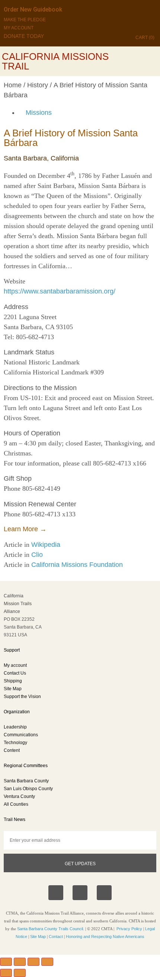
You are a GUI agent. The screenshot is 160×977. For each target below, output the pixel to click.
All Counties (16, 804)
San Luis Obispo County (28, 788)
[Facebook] (55, 892)
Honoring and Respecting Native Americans (105, 936)
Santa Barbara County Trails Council (50, 928)
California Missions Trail (55, 61)
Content (12, 750)
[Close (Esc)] (47, 962)
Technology (15, 742)
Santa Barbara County (26, 780)
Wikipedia (45, 544)
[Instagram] (80, 892)
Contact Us (15, 673)
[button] (153, 61)
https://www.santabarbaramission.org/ (59, 291)
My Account (18, 27)
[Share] (33, 962)
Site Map (13, 688)
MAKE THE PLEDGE (25, 19)
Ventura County (19, 796)
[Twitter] (104, 892)
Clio (37, 554)
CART (144, 37)
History (37, 85)
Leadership (15, 727)
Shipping (13, 681)
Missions (39, 112)
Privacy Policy (129, 928)
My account (15, 665)
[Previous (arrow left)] (6, 973)
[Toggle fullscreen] (20, 962)
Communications (21, 734)
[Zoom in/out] (6, 962)
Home (13, 85)
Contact (56, 936)
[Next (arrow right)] (20, 973)
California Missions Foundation (77, 564)
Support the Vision (22, 696)
